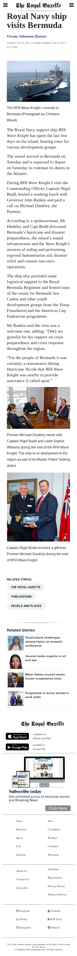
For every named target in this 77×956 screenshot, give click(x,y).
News (19, 821)
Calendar (53, 846)
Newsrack (53, 855)
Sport (19, 838)
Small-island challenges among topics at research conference (43, 641)
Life (18, 846)
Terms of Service (57, 894)
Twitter (22, 919)
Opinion (21, 855)
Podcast (55, 927)
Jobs (50, 821)
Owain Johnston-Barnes (27, 36)
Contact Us (22, 879)
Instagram (25, 927)
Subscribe (22, 888)
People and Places (26, 606)
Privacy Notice (56, 886)
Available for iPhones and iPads (42, 736)
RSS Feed (56, 919)
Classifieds (54, 829)
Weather (52, 838)
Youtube (55, 911)
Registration (55, 877)
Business (21, 829)
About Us (21, 871)
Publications (21, 596)
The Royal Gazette (26, 587)
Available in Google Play (39, 747)
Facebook (24, 911)
